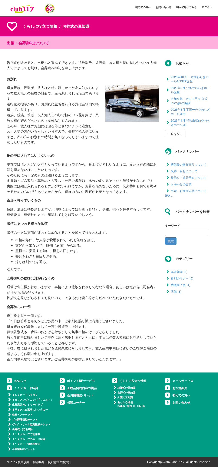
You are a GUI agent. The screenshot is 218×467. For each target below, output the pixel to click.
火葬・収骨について (184, 171)
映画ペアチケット (22, 414)
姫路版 (121, 406)
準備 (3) (176, 291)
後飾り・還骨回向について (189, 177)
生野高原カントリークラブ (27, 404)
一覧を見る (175, 134)
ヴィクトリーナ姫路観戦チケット (31, 424)
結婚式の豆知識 (126, 387)
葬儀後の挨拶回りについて (189, 164)
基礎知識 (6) (179, 271)
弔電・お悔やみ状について (189, 191)
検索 (171, 241)
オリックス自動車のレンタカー (30, 409)
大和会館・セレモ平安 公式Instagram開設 (189, 100)
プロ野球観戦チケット (25, 419)
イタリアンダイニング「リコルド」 (32, 399)
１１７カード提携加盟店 (26, 444)
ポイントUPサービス (81, 380)
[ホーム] (32, 8)
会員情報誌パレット (23, 449)
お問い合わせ (163, 7)
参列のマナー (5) (182, 278)
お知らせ (20, 380)
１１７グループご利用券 (26, 434)
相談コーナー (76, 402)
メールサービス (182, 380)
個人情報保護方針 (59, 462)
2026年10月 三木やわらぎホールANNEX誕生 (190, 79)
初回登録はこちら (186, 7)
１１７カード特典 (26, 388)
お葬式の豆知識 (126, 392)
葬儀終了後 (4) (180, 285)
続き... (169, 195)
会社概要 (38, 462)
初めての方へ (143, 7)
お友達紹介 (179, 388)
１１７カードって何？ (25, 395)
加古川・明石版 (136, 406)
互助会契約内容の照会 (82, 388)
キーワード (172, 225)
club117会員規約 (18, 462)
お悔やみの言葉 (181, 184)
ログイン (207, 7)
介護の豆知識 (125, 397)
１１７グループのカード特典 (28, 439)
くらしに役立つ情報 (40, 26)
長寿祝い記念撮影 (22, 429)
